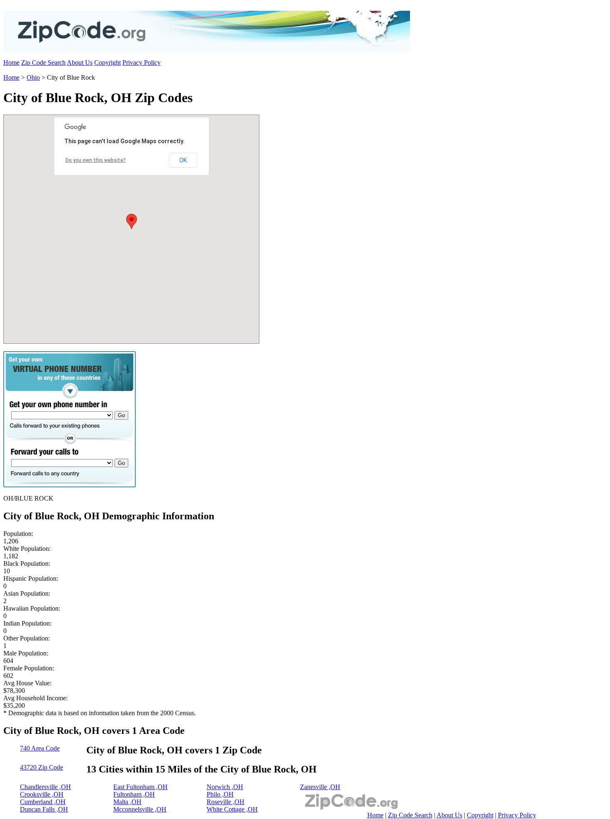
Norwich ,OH (225, 786)
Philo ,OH (220, 794)
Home (11, 62)
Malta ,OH (127, 801)
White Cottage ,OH (232, 809)
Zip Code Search (43, 62)
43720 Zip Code (41, 767)
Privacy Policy (141, 62)
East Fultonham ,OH (140, 786)
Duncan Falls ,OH (44, 809)
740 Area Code (40, 748)
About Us (80, 62)
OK (183, 160)
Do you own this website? (96, 160)
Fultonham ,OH (134, 794)
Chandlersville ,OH (45, 786)
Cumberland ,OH (43, 801)
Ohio (33, 77)
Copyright (107, 62)
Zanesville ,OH (320, 786)
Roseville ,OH (225, 801)
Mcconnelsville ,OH (139, 809)
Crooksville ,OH (41, 794)
